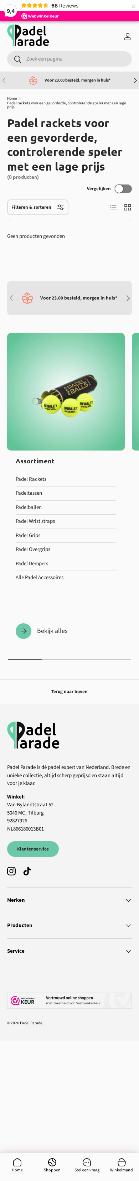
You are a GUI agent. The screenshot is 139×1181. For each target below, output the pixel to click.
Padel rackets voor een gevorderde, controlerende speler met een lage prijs (66, 105)
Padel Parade (31, 1023)
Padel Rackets (31, 479)
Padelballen (29, 507)
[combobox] (69, 59)
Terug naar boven (69, 691)
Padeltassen (29, 493)
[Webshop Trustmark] (69, 1001)
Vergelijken (99, 188)
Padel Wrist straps (35, 521)
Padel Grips (28, 535)
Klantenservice (33, 849)
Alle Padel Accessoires (39, 577)
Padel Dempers (32, 563)
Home (12, 98)
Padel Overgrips (33, 549)
